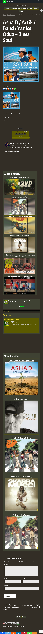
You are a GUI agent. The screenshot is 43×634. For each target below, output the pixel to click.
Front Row (30, 8)
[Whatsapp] (15, 89)
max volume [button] (17, 131)
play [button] (19, 134)
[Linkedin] (10, 89)
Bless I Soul (14, 137)
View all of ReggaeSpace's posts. (12, 151)
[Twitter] (6, 89)
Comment (7, 564)
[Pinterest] (13, 89)
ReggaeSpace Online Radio (11, 319)
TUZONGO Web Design (18, 626)
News (21, 11)
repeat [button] (20, 136)
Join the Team (22, 8)
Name (6, 578)
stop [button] (22, 134)
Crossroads (7, 8)
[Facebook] (4, 89)
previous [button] (16, 134)
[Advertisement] (21, 161)
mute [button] (13, 131)
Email (24, 578)
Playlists (36, 8)
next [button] (25, 134)
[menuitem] (1, 1)
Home (4, 15)
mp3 (27, 137)
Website (6, 585)
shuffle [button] (21, 136)
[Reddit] (8, 89)
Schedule (14, 8)
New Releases (11, 15)
